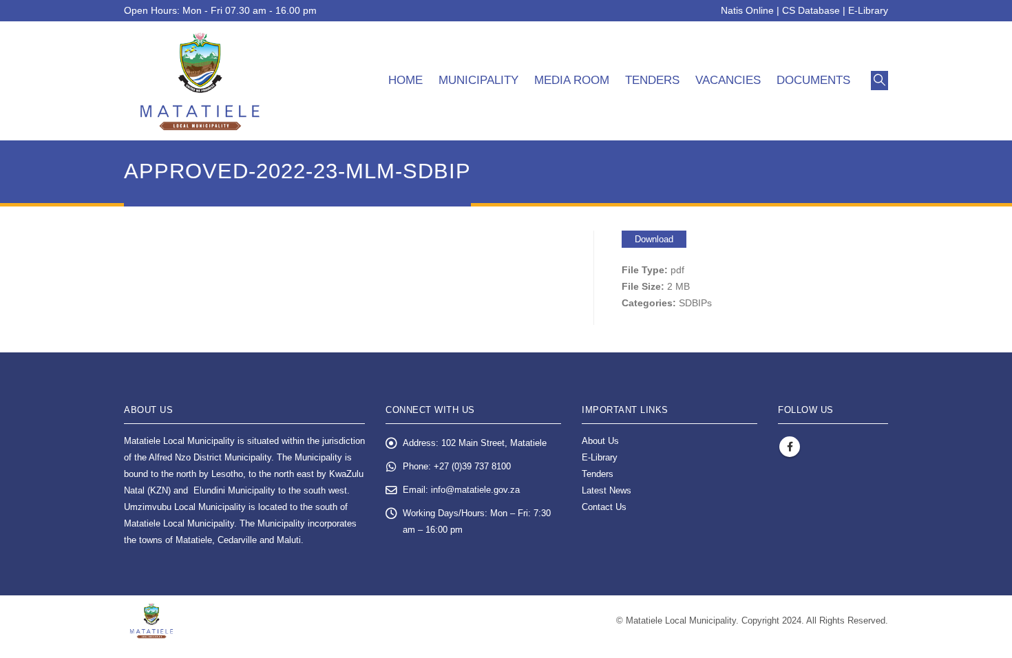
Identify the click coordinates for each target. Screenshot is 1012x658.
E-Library (868, 10)
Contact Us (604, 507)
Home (405, 80)
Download (654, 239)
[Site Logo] (200, 80)
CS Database (811, 10)
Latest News (606, 491)
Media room (571, 80)
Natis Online (747, 10)
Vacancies (728, 80)
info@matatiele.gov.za (475, 490)
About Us (600, 441)
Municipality (478, 80)
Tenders (652, 80)
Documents (813, 80)
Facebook (789, 446)
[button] (879, 80)
